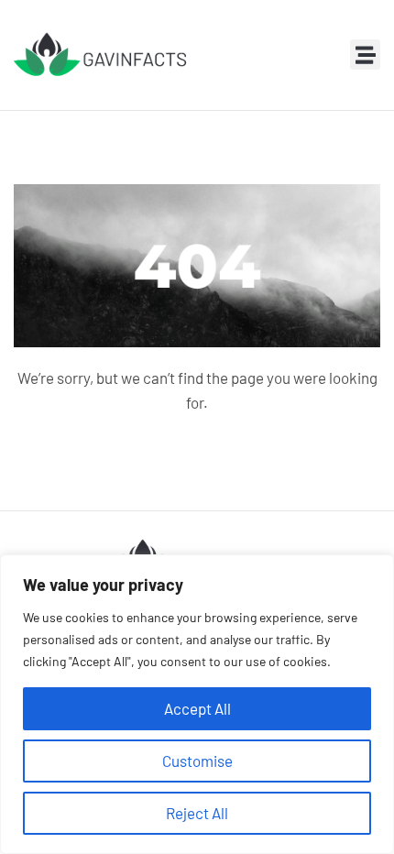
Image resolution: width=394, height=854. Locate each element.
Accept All (197, 708)
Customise (197, 760)
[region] (197, 704)
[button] (365, 54)
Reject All (197, 813)
